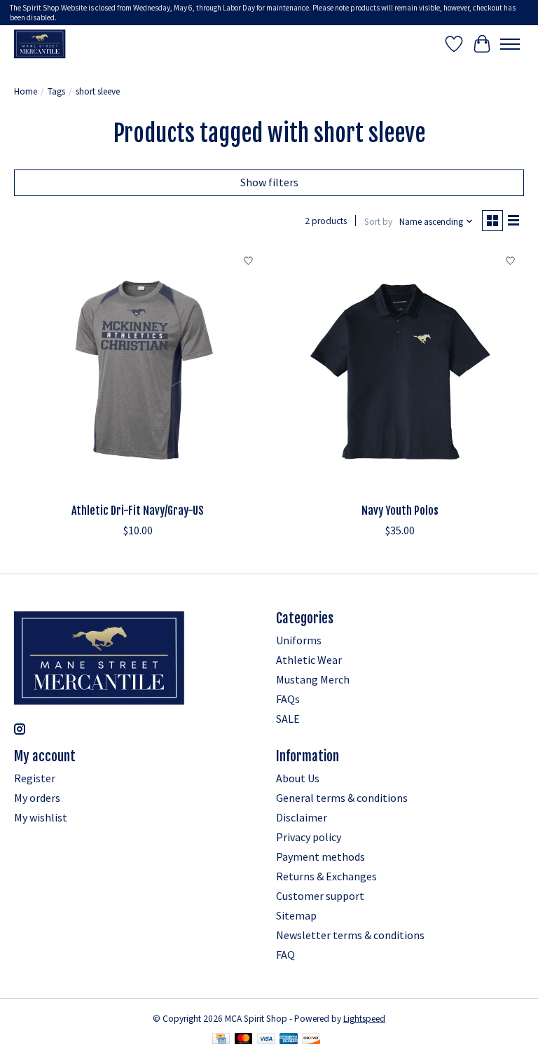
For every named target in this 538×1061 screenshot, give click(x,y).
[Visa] (266, 1040)
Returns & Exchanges (326, 876)
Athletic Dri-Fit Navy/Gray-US (137, 511)
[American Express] (289, 1040)
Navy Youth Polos (400, 511)
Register (34, 778)
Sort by (378, 222)
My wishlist (40, 817)
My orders (37, 798)
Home (25, 91)
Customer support (320, 896)
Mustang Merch (313, 679)
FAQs (288, 699)
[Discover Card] (311, 1040)
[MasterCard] (244, 1040)
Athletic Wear (309, 660)
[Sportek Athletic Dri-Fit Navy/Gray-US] (138, 372)
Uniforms (299, 640)
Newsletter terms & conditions (350, 935)
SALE (288, 719)
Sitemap (296, 915)
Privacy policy (308, 837)
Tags (56, 91)
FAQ (285, 955)
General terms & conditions (342, 798)
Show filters (269, 182)
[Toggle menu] (510, 44)
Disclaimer (301, 817)
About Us (297, 778)
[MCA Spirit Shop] (40, 43)
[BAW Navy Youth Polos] (400, 372)
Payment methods (320, 857)
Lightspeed (364, 1019)
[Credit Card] (221, 1040)
